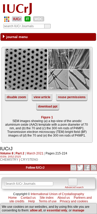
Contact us (28, 197)
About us (63, 197)
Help (31, 201)
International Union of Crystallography (57, 194)
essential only (57, 210)
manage (78, 210)
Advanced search (74, 187)
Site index (47, 197)
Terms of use (48, 201)
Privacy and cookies (74, 201)
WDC (38, 19)
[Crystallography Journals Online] (6, 19)
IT (27, 19)
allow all (36, 210)
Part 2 (20, 153)
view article (42, 97)
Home (12, 197)
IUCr (17, 19)
